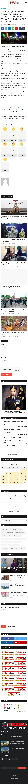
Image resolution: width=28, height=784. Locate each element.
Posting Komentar (6, 374)
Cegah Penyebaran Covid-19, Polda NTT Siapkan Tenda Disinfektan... (18, 593)
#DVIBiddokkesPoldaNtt (7, 532)
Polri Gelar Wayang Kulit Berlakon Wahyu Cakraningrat (14, 110)
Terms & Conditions (13, 778)
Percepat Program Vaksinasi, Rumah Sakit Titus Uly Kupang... (14, 263)
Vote (3, 626)
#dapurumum (17, 535)
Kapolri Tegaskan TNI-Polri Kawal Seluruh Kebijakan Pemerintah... (12, 310)
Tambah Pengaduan (14, 506)
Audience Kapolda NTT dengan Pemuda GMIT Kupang (17, 576)
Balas (20, 426)
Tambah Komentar (14, 449)
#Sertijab (23, 548)
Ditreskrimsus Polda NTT (15, 542)
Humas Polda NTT (8, 24)
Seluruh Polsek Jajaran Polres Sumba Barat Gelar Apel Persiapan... (18, 735)
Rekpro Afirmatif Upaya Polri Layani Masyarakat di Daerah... (10, 287)
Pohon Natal (4, 548)
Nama (2, 344)
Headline (3, 8)
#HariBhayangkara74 (14, 548)
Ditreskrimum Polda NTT (14, 545)
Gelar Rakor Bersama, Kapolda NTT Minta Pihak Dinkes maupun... (14, 217)
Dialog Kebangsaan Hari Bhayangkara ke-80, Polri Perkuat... (13, 240)
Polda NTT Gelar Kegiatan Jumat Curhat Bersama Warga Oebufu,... (17, 749)
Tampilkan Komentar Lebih (14, 454)
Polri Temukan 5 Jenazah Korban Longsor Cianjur (12, 333)
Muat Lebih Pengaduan (14, 511)
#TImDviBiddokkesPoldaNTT (15, 529)
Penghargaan (5, 542)
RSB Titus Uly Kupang (6, 539)
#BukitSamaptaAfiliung (7, 535)
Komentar (4, 341)
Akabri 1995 (4, 529)
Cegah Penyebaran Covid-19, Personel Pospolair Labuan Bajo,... (18, 584)
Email (2, 351)
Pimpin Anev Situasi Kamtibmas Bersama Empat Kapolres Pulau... (17, 742)
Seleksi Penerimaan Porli (19, 539)
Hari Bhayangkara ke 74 (20, 532)
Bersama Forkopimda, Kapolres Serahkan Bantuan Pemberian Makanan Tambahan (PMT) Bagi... (14, 117)
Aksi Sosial (4, 545)
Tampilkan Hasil (11, 626)
